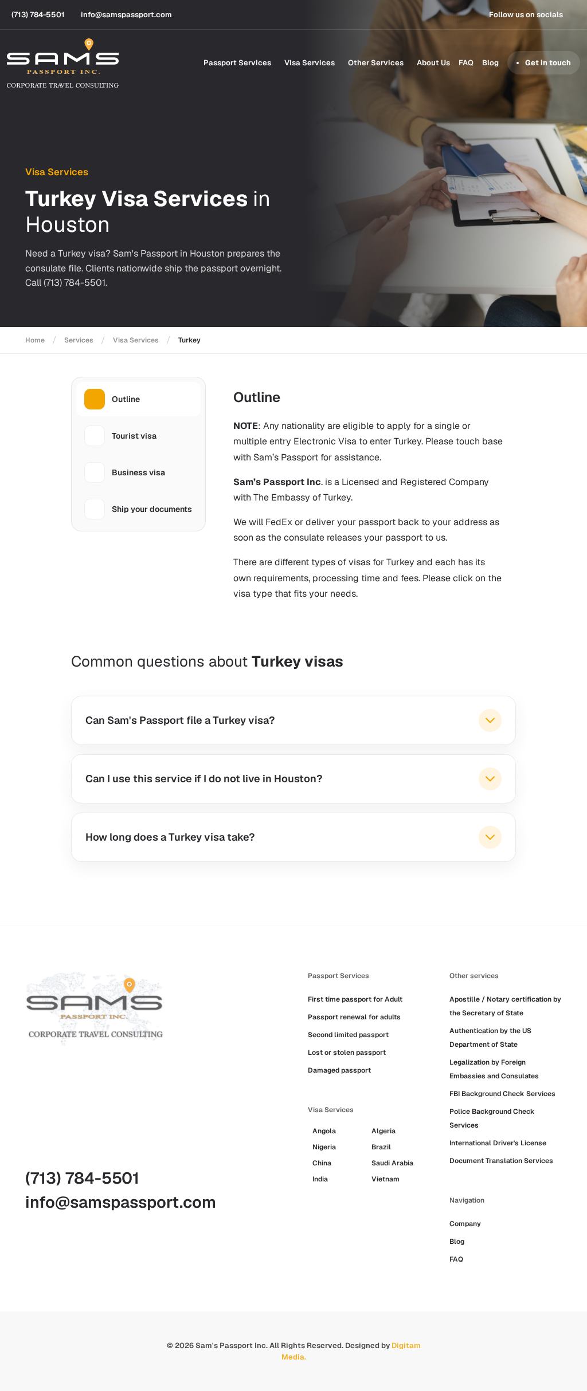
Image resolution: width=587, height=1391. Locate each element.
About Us (433, 63)
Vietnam (385, 1179)
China (321, 1163)
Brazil (381, 1147)
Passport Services (237, 63)
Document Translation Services (501, 1160)
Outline (126, 399)
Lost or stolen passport (347, 1052)
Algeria (383, 1131)
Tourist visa (134, 436)
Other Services (376, 63)
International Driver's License (497, 1143)
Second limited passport (348, 1034)
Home (35, 340)
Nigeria (324, 1147)
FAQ (466, 63)
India (320, 1179)
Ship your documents (152, 509)
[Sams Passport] (63, 63)
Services (78, 340)
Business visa (138, 472)
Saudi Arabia (392, 1163)
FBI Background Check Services (502, 1093)
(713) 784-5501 (82, 1178)
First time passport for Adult (355, 999)
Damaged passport (339, 1070)
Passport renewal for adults (354, 1017)
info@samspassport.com (120, 1202)
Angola (324, 1131)
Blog (490, 63)
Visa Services (309, 63)
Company (465, 1223)
